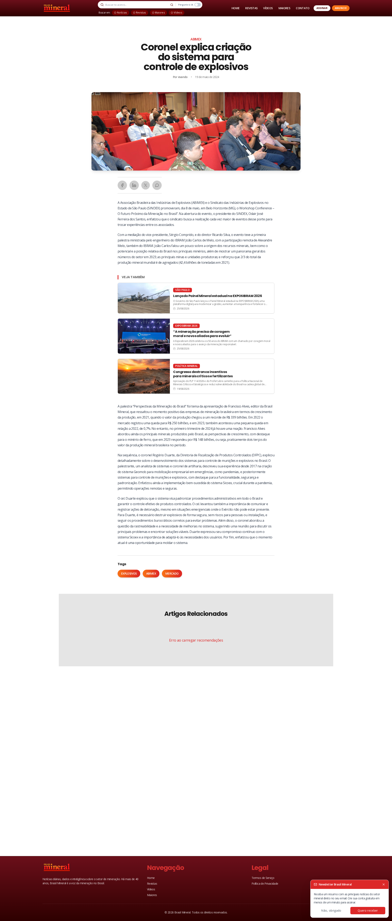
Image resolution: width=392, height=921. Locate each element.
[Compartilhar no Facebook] (122, 185)
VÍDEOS (268, 8)
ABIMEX (195, 39)
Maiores (152, 895)
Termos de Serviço (263, 878)
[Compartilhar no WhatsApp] (157, 185)
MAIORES (284, 8)
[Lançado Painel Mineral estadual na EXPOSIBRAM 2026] (196, 298)
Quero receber (368, 910)
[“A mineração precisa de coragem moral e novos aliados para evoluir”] (196, 336)
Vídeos (151, 889)
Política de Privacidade (265, 883)
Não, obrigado (331, 910)
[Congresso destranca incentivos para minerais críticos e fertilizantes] (196, 376)
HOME (235, 8)
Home (151, 878)
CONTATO (303, 8)
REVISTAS (251, 8)
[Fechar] (383, 884)
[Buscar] (172, 5)
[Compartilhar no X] (145, 185)
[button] (196, 131)
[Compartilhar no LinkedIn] (134, 185)
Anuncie (341, 8)
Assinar (321, 8)
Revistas (152, 883)
